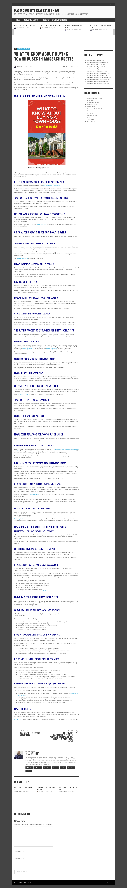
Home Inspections (92, 104)
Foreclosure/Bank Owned (94, 98)
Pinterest (48, 768)
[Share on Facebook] (69, 66)
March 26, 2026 (52, 30)
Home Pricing (91, 106)
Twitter (30, 768)
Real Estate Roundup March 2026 (49, 27)
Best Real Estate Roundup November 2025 (99, 77)
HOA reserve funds (41, 591)
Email (29, 771)
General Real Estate (23, 49)
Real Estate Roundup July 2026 (23, 788)
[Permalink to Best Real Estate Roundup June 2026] (47, 798)
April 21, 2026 (26, 28)
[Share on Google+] (75, 66)
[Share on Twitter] (72, 66)
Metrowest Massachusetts (94, 111)
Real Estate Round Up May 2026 (68, 788)
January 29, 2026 (103, 30)
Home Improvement (93, 102)
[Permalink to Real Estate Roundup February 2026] (76, 36)
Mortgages (90, 113)
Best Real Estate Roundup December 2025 (99, 75)
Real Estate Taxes (92, 115)
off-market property (51, 348)
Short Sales (90, 119)
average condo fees (22, 258)
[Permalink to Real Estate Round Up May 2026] (69, 798)
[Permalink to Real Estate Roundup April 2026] (25, 35)
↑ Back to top (109, 882)
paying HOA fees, (41, 224)
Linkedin (72, 768)
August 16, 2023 (28, 66)
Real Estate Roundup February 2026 (75, 27)
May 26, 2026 (71, 791)
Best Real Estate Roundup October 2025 (98, 79)
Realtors (89, 117)
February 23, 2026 (78, 30)
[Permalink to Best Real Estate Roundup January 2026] (101, 36)
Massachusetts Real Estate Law (96, 109)
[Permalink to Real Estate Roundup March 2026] (51, 36)
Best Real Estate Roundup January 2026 (99, 27)
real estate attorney (22, 394)
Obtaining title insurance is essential (24, 519)
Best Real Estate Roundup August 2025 (98, 84)
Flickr (64, 768)
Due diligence (18, 719)
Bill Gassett (20, 28)
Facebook (38, 768)
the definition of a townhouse (51, 185)
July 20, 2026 (26, 791)
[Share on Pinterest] (78, 66)
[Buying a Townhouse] (46, 132)
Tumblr (56, 768)
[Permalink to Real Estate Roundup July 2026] (24, 798)
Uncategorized (91, 121)
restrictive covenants (34, 494)
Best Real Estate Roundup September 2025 (99, 81)
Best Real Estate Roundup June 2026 (46, 788)
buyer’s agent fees (27, 348)
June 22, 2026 (49, 791)
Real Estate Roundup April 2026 (25, 26)
